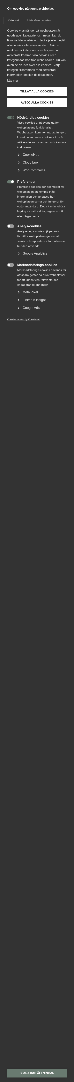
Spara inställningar (37, 1073)
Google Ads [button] (31, 307)
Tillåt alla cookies (37, 91)
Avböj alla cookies (37, 102)
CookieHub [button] (31, 154)
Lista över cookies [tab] (39, 20)
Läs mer (12, 80)
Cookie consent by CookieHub (23, 319)
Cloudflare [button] (30, 162)
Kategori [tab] (13, 20)
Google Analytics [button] (35, 253)
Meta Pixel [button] (30, 292)
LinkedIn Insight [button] (34, 300)
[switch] (8, 117)
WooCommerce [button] (34, 170)
